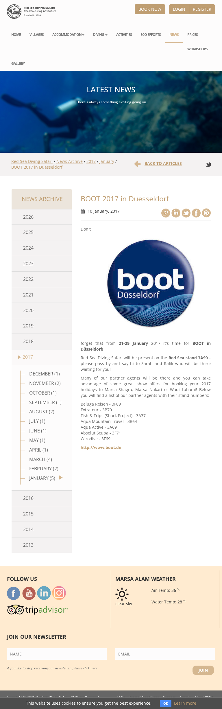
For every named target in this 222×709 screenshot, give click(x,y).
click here (90, 668)
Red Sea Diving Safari (32, 161)
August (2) (41, 411)
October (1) (43, 393)
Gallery (18, 63)
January (106, 161)
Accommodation (67, 34)
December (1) (44, 374)
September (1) (45, 402)
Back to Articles (163, 163)
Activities (124, 34)
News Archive (69, 161)
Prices (192, 34)
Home (16, 34)
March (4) (40, 459)
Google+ (165, 213)
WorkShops (197, 49)
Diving (99, 34)
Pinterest (206, 213)
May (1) (37, 440)
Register (202, 9)
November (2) (45, 383)
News (174, 34)
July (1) (37, 421)
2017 (91, 161)
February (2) (43, 468)
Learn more (185, 703)
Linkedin (175, 213)
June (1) (38, 431)
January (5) (42, 478)
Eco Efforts (150, 34)
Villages (36, 34)
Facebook (196, 213)
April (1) (38, 450)
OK (165, 703)
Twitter (186, 213)
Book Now (149, 9)
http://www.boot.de (101, 447)
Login (179, 9)
